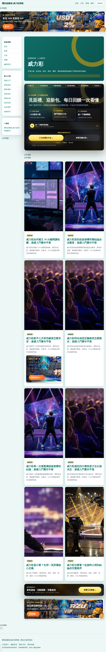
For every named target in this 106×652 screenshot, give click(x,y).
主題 (82, 3)
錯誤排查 (7, 103)
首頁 (5, 46)
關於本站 (22, 644)
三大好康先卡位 (46, 138)
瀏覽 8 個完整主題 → (35, 76)
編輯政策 (7, 64)
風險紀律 (7, 98)
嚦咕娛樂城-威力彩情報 (12, 3)
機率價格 (7, 89)
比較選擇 (7, 107)
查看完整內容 (82, 138)
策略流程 (7, 94)
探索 (76, 3)
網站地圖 (31, 644)
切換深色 (100, 3)
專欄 (87, 3)
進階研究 (7, 111)
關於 (92, 3)
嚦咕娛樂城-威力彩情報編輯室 (11, 129)
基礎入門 (7, 80)
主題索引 (5, 644)
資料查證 (7, 85)
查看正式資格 (90, 590)
